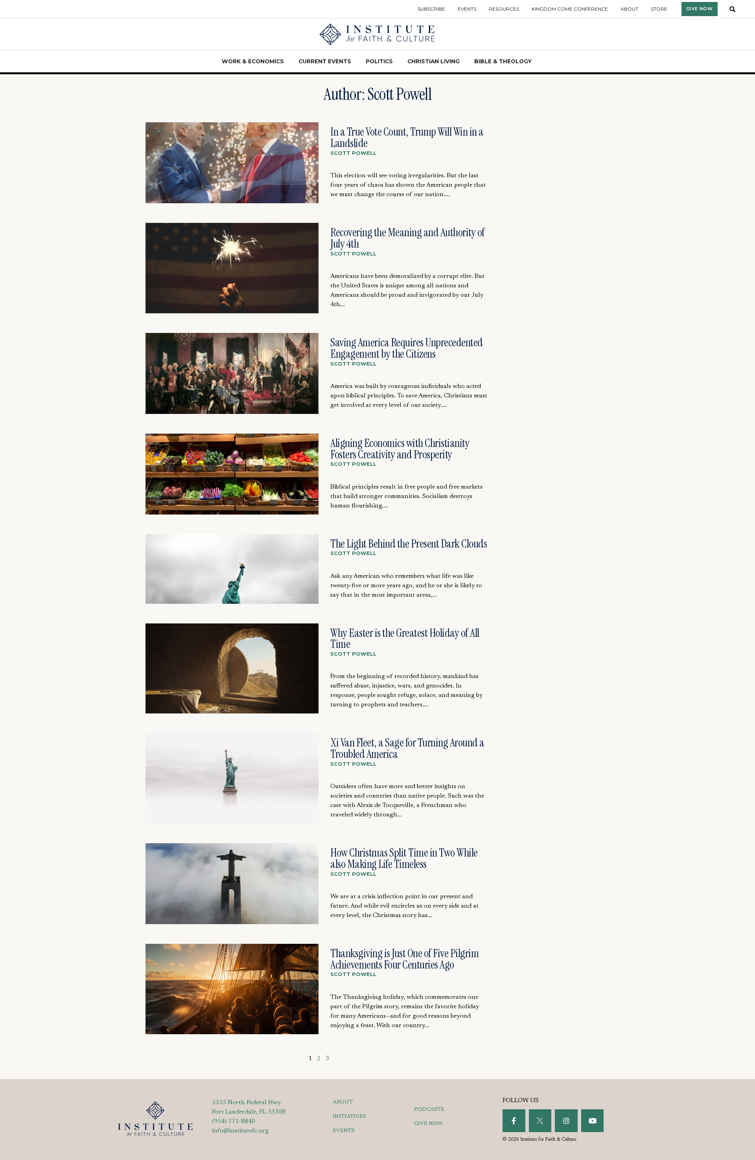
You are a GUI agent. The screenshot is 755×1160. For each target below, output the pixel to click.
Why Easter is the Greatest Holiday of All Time (404, 638)
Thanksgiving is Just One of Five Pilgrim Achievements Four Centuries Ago (404, 959)
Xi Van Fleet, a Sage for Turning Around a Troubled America (407, 748)
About (629, 9)
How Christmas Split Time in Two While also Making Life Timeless (404, 858)
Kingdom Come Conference (570, 9)
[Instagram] (566, 1120)
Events (467, 9)
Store (659, 9)
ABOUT (343, 1102)
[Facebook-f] (514, 1120)
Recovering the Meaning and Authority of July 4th (407, 238)
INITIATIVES (349, 1117)
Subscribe (431, 9)
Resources (504, 9)
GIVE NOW (428, 1124)
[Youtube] (592, 1120)
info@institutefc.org (240, 1131)
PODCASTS (429, 1109)
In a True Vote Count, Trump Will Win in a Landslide (407, 137)
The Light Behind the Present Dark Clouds (408, 543)
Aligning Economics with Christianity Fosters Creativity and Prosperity (399, 449)
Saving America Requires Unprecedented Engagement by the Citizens (406, 348)
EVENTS (344, 1131)
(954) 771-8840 (233, 1121)
